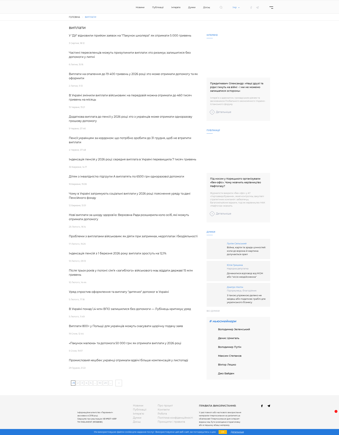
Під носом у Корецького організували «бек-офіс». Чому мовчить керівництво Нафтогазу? (235, 182)
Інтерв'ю (175, 7)
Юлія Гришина (235, 265)
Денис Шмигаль (228, 338)
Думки (191, 7)
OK (222, 432)
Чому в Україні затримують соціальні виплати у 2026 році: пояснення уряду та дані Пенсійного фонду (129, 196)
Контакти (164, 409)
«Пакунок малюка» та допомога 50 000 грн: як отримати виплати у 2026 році (125, 343)
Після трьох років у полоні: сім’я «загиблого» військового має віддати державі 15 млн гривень (131, 272)
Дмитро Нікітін (235, 287)
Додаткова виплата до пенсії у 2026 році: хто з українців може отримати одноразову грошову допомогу (130, 119)
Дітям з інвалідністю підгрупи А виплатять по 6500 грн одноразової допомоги (126, 176)
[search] (221, 7)
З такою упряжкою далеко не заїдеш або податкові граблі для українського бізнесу (246, 299)
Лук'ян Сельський (236, 243)
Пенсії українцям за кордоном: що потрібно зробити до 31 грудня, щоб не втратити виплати (130, 140)
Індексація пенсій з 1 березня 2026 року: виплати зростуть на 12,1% (117, 253)
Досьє (206, 7)
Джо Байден (226, 373)
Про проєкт (165, 405)
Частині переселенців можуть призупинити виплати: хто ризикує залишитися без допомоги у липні (130, 55)
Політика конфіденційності (175, 417)
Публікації (157, 7)
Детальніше (223, 112)
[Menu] (271, 7)
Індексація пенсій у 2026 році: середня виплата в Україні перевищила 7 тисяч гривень (132, 159)
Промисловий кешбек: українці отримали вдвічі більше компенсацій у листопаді (128, 360)
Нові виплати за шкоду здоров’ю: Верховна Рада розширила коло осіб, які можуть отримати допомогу (129, 217)
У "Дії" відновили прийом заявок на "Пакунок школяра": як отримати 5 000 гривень (130, 35)
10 (100, 383)
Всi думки (213, 311)
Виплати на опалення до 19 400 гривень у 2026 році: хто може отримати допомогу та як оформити (133, 76)
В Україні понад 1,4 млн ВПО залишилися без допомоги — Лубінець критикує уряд (130, 309)
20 (105, 383)
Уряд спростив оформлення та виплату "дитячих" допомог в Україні (119, 292)
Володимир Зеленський (234, 329)
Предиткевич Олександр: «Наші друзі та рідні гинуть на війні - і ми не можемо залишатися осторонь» (236, 87)
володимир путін (229, 347)
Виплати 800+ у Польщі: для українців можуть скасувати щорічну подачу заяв (126, 326)
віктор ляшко (227, 364)
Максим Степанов (230, 355)
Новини (140, 7)
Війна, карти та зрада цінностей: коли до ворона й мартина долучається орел (246, 251)
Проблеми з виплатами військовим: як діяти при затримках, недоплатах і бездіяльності (133, 236)
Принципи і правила (171, 421)
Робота (162, 413)
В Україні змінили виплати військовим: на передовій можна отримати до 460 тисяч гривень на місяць (130, 97)
